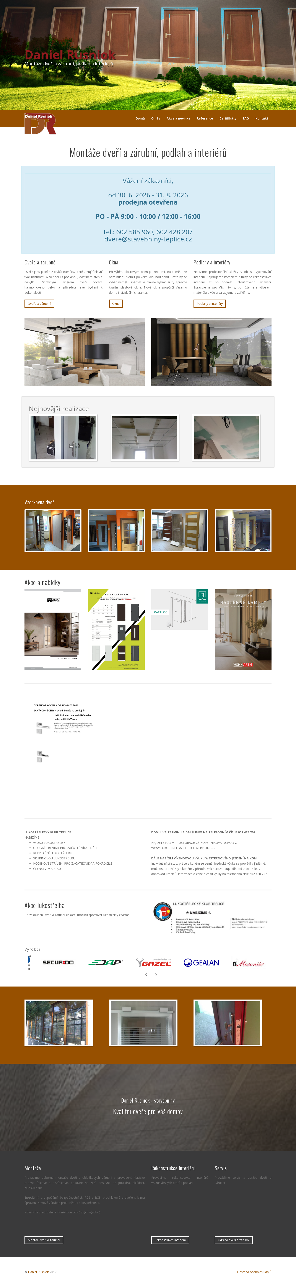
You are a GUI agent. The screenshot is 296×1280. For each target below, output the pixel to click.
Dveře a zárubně (39, 304)
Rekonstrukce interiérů (170, 1240)
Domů (140, 118)
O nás (155, 118)
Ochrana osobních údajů (254, 1272)
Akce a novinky (178, 118)
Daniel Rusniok (38, 1272)
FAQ (246, 118)
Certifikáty (228, 118)
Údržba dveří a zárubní (233, 1240)
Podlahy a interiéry (210, 304)
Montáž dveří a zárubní (44, 1240)
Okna (116, 304)
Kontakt (261, 118)
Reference (205, 118)
